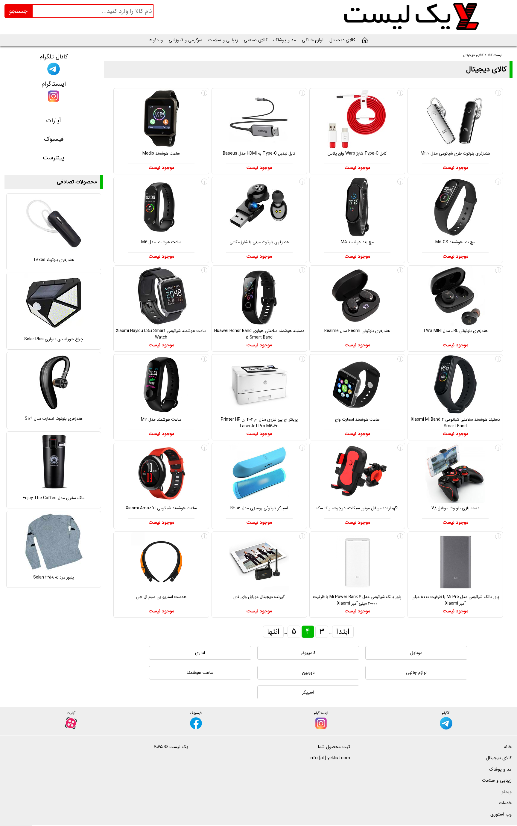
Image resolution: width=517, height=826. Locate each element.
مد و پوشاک (284, 40)
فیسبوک (53, 139)
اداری (200, 652)
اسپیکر (308, 692)
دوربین (308, 672)
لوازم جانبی (416, 672)
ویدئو (506, 791)
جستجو (18, 11)
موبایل (416, 652)
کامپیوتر (308, 652)
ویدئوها (155, 40)
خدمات (505, 803)
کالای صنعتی (255, 40)
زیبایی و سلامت (223, 40)
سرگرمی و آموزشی (185, 40)
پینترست (53, 157)
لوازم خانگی (312, 40)
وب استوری (501, 814)
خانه (508, 747)
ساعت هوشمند (200, 672)
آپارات (53, 120)
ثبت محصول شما (334, 747)
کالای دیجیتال (342, 40)
